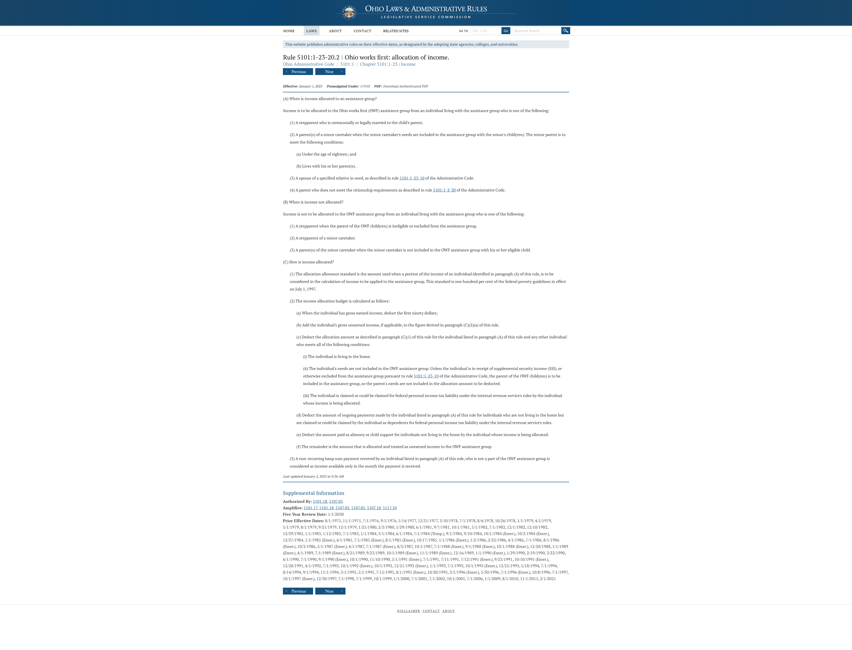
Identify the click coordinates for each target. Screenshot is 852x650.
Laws (311, 30)
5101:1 (347, 64)
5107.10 (374, 507)
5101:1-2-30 (444, 190)
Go (506, 30)
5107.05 (336, 501)
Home (289, 30)
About (335, 30)
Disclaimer (408, 611)
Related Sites (396, 30)
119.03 (365, 86)
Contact (362, 30)
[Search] (565, 30)
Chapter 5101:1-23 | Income (388, 64)
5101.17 (311, 507)
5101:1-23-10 (412, 178)
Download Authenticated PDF (405, 86)
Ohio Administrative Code (308, 64)
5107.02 (342, 507)
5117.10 (390, 507)
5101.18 (320, 501)
